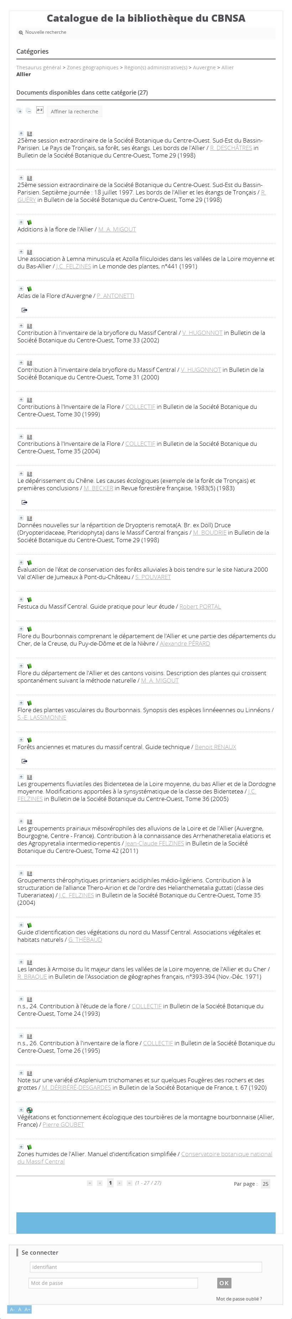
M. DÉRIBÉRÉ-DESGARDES (76, 1087)
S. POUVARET (153, 577)
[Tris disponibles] (39, 111)
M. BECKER (98, 488)
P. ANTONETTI (115, 296)
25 (265, 1183)
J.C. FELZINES (73, 266)
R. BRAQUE (32, 976)
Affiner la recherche (74, 111)
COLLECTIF (140, 406)
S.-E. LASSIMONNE (41, 717)
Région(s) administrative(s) (155, 67)
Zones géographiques (93, 67)
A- (12, 1309)
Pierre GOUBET (63, 1124)
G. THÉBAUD (85, 939)
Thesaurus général (38, 67)
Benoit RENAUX (215, 747)
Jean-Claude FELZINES (154, 843)
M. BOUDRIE (209, 532)
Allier (227, 67)
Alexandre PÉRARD (185, 643)
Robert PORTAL (200, 606)
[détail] (21, 133)
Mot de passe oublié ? (239, 1299)
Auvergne (204, 67)
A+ (28, 1309)
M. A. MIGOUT (117, 229)
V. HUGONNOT (202, 333)
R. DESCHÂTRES (231, 148)
